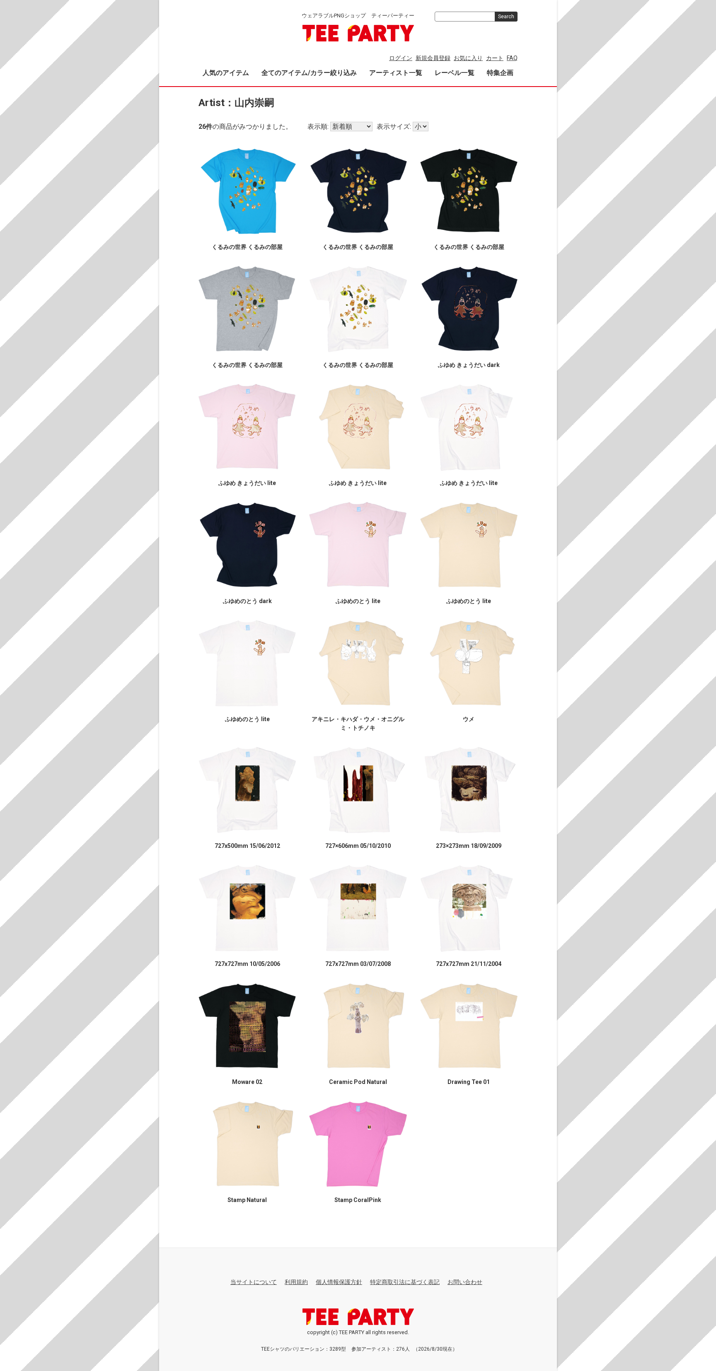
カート (494, 58)
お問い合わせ (465, 1282)
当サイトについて (253, 1282)
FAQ (512, 58)
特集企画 (500, 73)
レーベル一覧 (454, 73)
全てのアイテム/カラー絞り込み (309, 73)
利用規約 (296, 1282)
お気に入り (468, 58)
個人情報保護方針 (339, 1282)
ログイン (400, 58)
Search (506, 16)
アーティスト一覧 (395, 73)
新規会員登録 (433, 58)
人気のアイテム (226, 73)
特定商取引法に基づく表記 (405, 1282)
